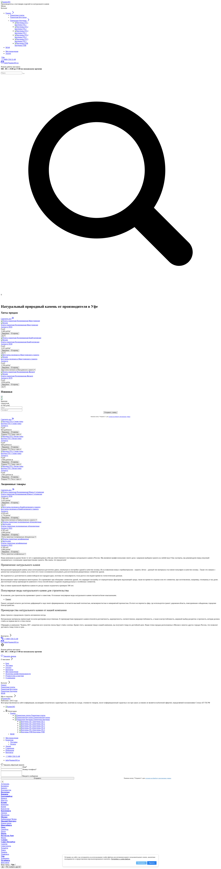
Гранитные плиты (8, 687)
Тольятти (4, 848)
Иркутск (4, 800)
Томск (3, 850)
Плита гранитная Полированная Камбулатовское (20, 343)
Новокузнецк (6, 823)
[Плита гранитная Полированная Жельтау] (110, 373)
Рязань (3, 838)
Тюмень (4, 852)
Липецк (4, 813)
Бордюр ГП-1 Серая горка (11, 454)
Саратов (4, 844)
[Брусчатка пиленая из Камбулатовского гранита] (20, 507)
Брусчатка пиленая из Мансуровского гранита (19, 360)
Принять (152, 863)
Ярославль (5, 862)
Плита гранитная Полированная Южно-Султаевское (21, 495)
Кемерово (5, 804)
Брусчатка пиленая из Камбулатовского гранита (20, 510)
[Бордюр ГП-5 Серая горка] (12, 421)
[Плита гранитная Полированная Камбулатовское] (110, 339)
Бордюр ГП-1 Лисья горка (11, 469)
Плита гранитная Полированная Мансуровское (19, 326)
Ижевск (4, 798)
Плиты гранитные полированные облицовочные (20, 527)
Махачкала (5, 815)
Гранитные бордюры (9, 691)
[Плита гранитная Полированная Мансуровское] (110, 322)
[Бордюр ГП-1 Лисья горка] (12, 466)
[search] (24, 73)
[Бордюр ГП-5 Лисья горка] (12, 436)
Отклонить (141, 863)
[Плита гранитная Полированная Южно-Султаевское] (22, 492)
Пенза (3, 831)
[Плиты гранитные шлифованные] (110, 540)
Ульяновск (5, 854)
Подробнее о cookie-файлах (120, 859)
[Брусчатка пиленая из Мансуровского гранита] (110, 356)
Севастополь (6, 846)
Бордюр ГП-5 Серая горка (11, 425)
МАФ (3, 693)
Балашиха (5, 786)
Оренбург (5, 829)
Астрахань (5, 784)
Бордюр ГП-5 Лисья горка (11, 439)
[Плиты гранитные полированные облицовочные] (110, 523)
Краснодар (5, 809)
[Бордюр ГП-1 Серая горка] (12, 451)
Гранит (3, 685)
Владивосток (6, 790)
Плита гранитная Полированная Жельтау (17, 377)
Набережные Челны (9, 819)
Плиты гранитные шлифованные (14, 544)
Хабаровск (5, 858)
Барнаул (4, 788)
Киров (3, 807)
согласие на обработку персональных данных (119, 416)
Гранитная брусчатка (9, 689)
